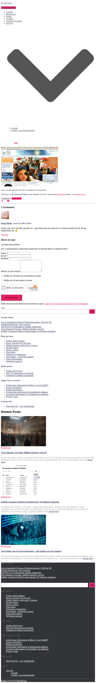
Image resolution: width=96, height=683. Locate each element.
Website (4, 258)
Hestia (4, 681)
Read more (53, 511)
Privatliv (9, 19)
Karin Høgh (6, 223)
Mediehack (11, 14)
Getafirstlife (61, 194)
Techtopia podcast (14, 361)
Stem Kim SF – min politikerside (20, 406)
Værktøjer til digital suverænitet (20, 376)
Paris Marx (11, 352)
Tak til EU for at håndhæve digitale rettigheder (21, 327)
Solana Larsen (80, 194)
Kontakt (14, 128)
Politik (9, 16)
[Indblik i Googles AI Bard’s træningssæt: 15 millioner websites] (23, 495)
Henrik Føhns (12, 348)
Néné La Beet (12, 350)
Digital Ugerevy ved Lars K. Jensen (21, 346)
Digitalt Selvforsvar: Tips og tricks (15, 325)
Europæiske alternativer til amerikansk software (27, 392)
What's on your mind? (10, 271)
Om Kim (9, 671)
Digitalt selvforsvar (14, 390)
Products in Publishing (16, 355)
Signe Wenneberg (14, 359)
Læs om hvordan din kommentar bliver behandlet (66, 304)
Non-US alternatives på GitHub (20, 373)
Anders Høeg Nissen (15, 341)
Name (4, 253)
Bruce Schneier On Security (18, 343)
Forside (9, 12)
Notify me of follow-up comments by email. (22, 276)
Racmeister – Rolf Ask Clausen (20, 357)
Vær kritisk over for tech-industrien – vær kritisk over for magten (31, 551)
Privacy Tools (12, 397)
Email (4, 256)
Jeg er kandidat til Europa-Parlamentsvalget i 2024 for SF (26, 322)
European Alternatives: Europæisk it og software (27, 394)
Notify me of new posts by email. (18, 280)
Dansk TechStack (14, 388)
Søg (3, 308)
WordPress (22, 681)
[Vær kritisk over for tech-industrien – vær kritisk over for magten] (23, 544)
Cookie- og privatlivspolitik (22, 130)
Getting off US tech (14, 371)
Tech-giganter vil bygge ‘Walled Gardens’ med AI (22, 329)
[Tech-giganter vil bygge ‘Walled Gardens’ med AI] (23, 445)
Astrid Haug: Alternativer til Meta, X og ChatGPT (27, 385)
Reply (5, 235)
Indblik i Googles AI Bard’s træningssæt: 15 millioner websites (28, 331)
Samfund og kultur (14, 21)
